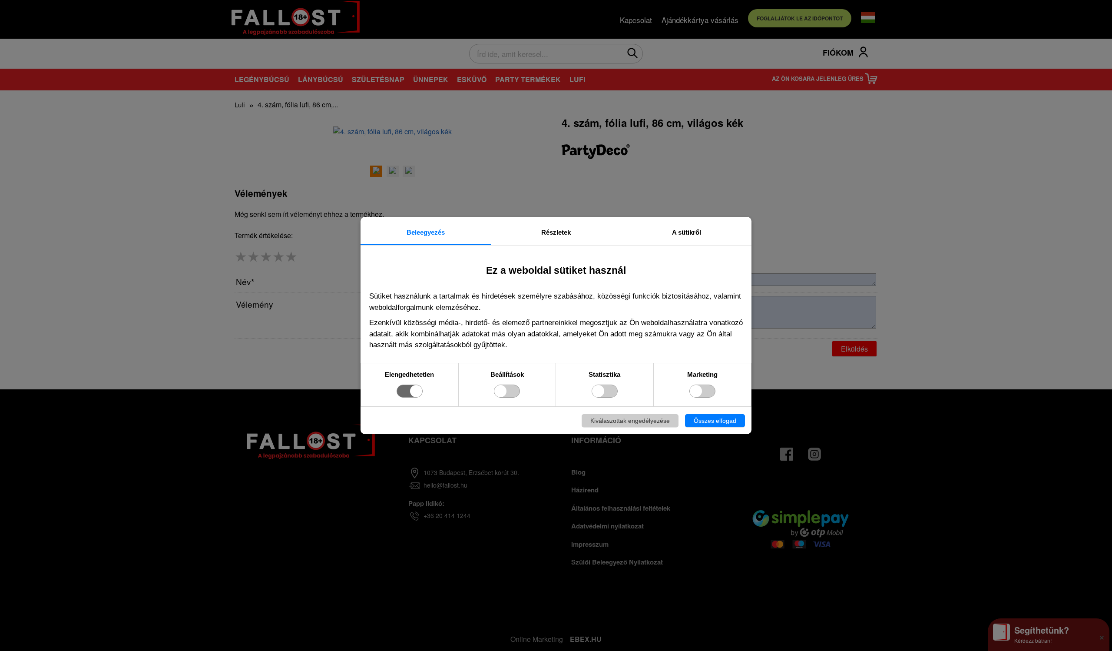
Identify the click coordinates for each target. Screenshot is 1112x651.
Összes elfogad (715, 420)
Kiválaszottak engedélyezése (630, 420)
